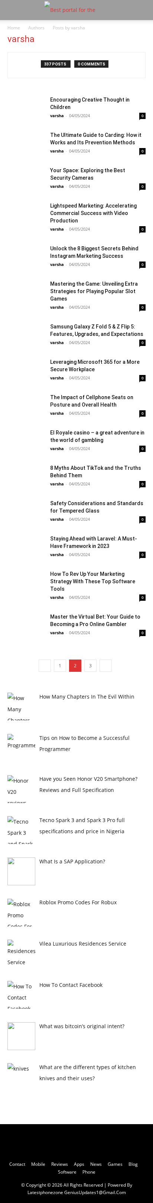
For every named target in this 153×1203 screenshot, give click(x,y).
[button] (13, 10)
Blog (133, 1164)
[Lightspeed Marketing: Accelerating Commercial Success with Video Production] (26, 215)
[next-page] (106, 666)
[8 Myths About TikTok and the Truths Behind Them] (26, 477)
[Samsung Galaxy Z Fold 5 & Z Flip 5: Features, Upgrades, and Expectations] (26, 336)
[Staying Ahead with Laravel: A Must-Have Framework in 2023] (26, 548)
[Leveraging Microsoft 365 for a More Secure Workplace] (26, 371)
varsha (57, 115)
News (96, 1164)
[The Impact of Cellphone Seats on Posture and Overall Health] (26, 406)
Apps (79, 1164)
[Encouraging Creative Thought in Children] (26, 109)
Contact (17, 1164)
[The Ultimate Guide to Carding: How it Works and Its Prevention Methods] (26, 144)
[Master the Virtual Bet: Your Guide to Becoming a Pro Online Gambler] (26, 626)
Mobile (38, 1164)
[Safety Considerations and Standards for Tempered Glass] (26, 512)
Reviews (59, 1164)
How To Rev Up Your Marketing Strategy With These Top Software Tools (92, 581)
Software (67, 1172)
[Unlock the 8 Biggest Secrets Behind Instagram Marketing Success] (26, 257)
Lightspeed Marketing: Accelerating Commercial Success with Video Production (93, 213)
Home (13, 28)
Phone (88, 1172)
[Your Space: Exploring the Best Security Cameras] (26, 179)
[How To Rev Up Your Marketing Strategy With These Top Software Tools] (26, 583)
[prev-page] (45, 666)
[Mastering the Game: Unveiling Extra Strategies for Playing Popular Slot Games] (26, 293)
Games (115, 1164)
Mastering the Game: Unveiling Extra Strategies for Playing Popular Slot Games (94, 291)
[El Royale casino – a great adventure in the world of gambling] (26, 442)
